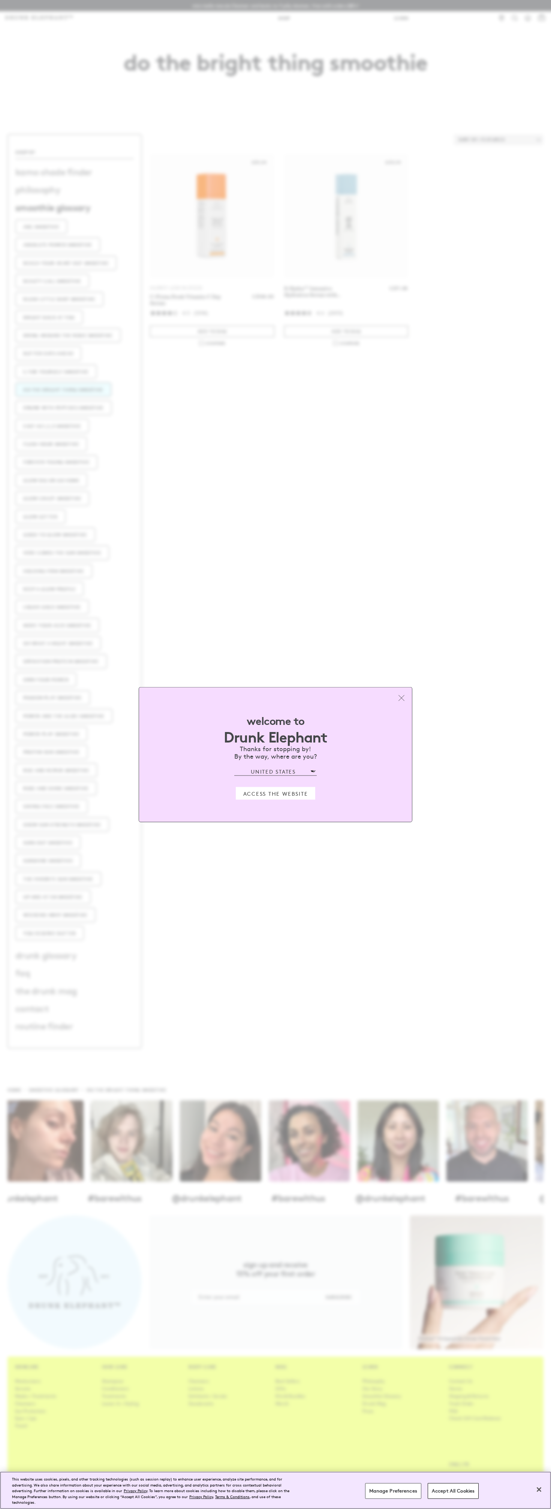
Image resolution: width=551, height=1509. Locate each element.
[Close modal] (401, 698)
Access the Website (275, 793)
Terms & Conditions (232, 1496)
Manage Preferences (393, 1490)
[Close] (539, 1489)
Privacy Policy (135, 1490)
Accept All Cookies (453, 1490)
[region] (275, 1490)
